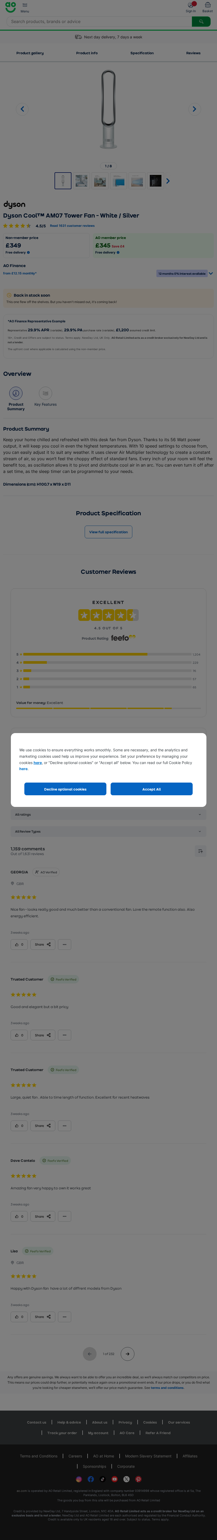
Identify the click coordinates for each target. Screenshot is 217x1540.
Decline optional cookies (65, 789)
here (38, 762)
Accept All (151, 789)
